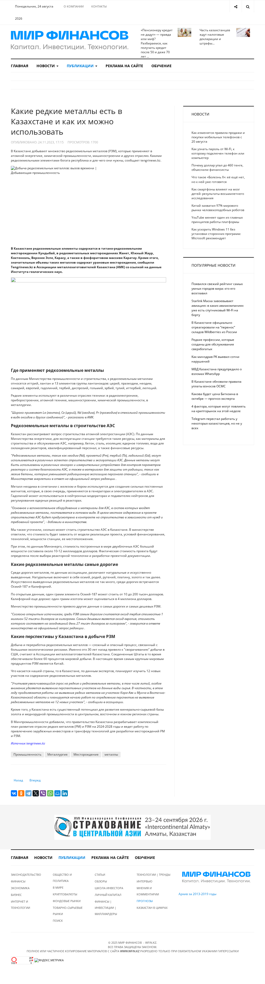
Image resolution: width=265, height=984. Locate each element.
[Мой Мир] (57, 793)
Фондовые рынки (66, 901)
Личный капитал (108, 895)
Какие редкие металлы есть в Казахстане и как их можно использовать (66, 121)
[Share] (236, 6)
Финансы (18, 881)
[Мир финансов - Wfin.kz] (69, 40)
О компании (74, 6)
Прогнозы (145, 901)
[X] (36, 793)
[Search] (248, 6)
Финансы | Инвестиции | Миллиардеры (106, 908)
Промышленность (27, 754)
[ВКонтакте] (14, 793)
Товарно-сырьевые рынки (68, 911)
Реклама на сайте (124, 65)
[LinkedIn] (65, 793)
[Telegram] (28, 793)
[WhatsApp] (50, 793)
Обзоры (101, 881)
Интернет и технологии (20, 905)
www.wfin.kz (129, 951)
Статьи (100, 875)
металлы (111, 754)
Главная (19, 65)
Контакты (99, 6)
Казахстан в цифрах (152, 908)
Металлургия (57, 754)
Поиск (58, 921)
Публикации (81, 65)
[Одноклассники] (21, 793)
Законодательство (26, 875)
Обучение (161, 65)
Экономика (20, 888)
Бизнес (16, 895)
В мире (58, 887)
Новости (46, 65)
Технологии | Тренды (153, 875)
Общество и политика (62, 878)
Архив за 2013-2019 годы (197, 894)
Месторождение (86, 754)
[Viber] (43, 793)
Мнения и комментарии (148, 891)
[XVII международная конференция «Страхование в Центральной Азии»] (132, 827)
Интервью (144, 881)
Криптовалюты (65, 894)
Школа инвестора (109, 888)
